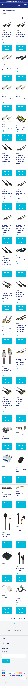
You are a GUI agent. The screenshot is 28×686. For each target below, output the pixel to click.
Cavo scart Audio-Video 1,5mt (6, 535)
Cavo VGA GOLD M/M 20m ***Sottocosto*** (7, 330)
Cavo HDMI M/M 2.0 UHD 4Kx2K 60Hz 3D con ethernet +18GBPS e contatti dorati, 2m (7, 195)
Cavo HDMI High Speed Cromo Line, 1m (6, 370)
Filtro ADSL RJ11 (6, 598)
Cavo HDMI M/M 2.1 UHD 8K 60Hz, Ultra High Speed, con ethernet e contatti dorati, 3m (20, 195)
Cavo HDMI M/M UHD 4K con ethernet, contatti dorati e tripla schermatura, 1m (21, 362)
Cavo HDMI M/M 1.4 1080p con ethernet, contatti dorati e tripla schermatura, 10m (7, 36)
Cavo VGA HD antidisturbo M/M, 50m (20, 259)
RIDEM (3, 492)
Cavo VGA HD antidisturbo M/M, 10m (6, 98)
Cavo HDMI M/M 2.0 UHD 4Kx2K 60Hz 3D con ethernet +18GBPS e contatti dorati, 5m (7, 262)
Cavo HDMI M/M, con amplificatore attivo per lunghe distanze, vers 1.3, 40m (7, 296)
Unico (17, 467)
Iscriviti (6, 660)
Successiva (22, 618)
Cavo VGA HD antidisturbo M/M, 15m (20, 98)
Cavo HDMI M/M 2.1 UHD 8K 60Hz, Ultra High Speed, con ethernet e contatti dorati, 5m (20, 159)
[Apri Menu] (2, 5)
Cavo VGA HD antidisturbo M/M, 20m (6, 68)
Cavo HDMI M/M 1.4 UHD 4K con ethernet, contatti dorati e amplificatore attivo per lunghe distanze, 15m (21, 405)
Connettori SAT (5, 438)
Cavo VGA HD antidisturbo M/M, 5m (7, 127)
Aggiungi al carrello (7, 48)
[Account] (22, 5)
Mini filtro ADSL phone (20, 494)
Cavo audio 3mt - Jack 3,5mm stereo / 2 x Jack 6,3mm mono (21, 599)
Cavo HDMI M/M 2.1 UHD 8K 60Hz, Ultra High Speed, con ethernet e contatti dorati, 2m (6, 228)
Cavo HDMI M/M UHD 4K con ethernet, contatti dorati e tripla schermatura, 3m (21, 329)
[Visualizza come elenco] (25, 18)
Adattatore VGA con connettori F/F (21, 128)
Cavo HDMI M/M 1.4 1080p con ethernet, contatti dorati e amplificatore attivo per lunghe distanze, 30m (7, 404)
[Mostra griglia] (23, 18)
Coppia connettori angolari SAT (6, 495)
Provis (3, 64)
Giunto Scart (5, 565)
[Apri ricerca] (19, 5)
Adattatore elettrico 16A (7, 469)
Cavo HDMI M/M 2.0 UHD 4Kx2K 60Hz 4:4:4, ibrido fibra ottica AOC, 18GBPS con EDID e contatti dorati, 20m (6, 160)
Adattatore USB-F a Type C (21, 470)
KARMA (3, 436)
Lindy (3, 326)
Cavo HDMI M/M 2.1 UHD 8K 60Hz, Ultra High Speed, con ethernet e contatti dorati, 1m (20, 228)
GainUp (3, 30)
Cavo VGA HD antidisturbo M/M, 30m (20, 66)
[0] (25, 5)
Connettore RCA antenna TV (20, 435)
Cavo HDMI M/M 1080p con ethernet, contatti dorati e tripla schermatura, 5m (21, 36)
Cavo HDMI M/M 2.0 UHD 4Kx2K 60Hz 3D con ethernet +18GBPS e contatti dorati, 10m (21, 296)
